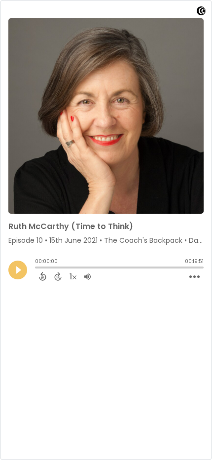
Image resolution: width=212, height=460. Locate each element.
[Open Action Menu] (194, 277)
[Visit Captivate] (201, 12)
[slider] (37, 268)
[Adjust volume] (87, 276)
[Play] (17, 270)
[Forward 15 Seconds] (58, 276)
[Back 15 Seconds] (42, 276)
